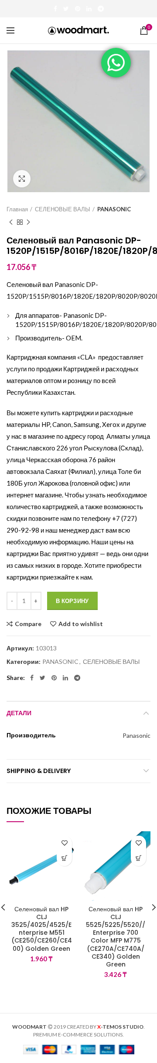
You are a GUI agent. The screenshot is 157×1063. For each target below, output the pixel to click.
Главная (17, 209)
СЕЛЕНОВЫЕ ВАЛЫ (62, 209)
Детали (19, 713)
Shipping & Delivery (39, 770)
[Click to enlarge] (22, 178)
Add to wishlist (80, 624)
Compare (28, 624)
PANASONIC (114, 209)
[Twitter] (66, 8)
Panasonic (136, 735)
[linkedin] (89, 8)
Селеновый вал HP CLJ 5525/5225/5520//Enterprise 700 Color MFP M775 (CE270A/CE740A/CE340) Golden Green (115, 937)
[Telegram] (101, 8)
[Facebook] (55, 8)
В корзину (72, 600)
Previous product (11, 222)
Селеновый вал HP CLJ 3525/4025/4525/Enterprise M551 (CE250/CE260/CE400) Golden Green (41, 929)
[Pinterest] (77, 8)
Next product (28, 222)
